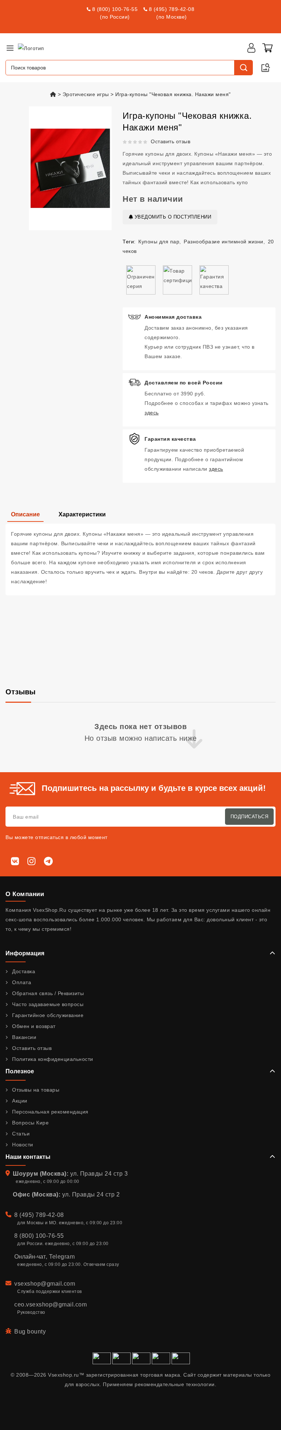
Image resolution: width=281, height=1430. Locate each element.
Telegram (62, 1256)
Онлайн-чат (30, 1256)
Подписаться (250, 816)
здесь (152, 413)
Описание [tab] (25, 514)
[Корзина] (267, 48)
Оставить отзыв (170, 141)
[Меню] (10, 48)
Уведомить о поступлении (172, 217)
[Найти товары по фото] (266, 68)
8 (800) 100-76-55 (115, 9)
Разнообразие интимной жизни (223, 241)
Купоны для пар (158, 241)
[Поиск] (243, 67)
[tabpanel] (140, 559)
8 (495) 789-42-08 (172, 9)
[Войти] (251, 48)
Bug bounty (30, 1331)
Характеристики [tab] (82, 514)
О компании (24, 894)
